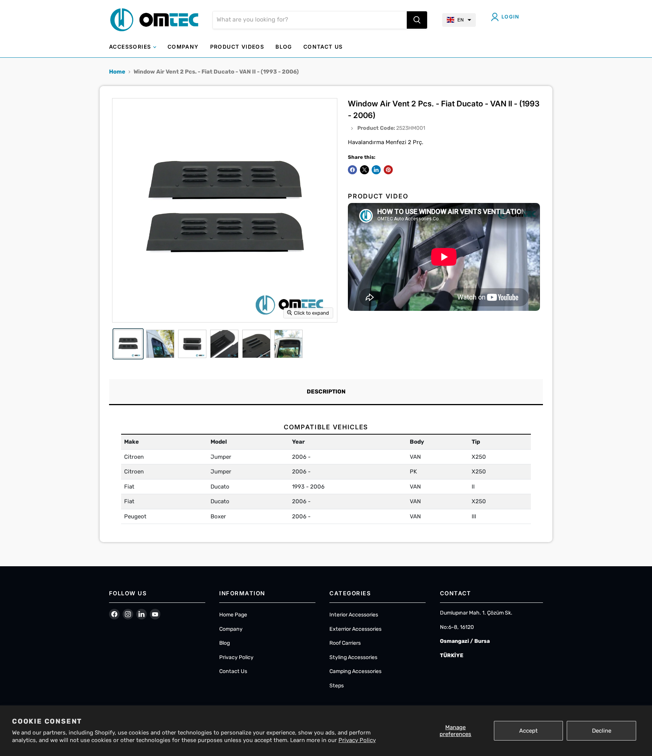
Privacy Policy (357, 740)
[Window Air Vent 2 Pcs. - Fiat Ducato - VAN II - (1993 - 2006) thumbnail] (128, 344)
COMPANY (183, 46)
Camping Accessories (355, 671)
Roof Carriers (345, 643)
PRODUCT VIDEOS (237, 46)
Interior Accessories (353, 615)
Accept (528, 730)
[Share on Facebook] (352, 169)
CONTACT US (323, 46)
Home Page (233, 615)
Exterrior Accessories (355, 629)
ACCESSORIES (131, 46)
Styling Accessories (353, 657)
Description (326, 391)
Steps (336, 685)
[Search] (417, 20)
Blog (224, 643)
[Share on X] (364, 169)
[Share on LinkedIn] (376, 169)
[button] (459, 20)
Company (231, 629)
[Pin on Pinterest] (388, 169)
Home (117, 71)
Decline (601, 730)
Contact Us (233, 671)
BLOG (283, 46)
